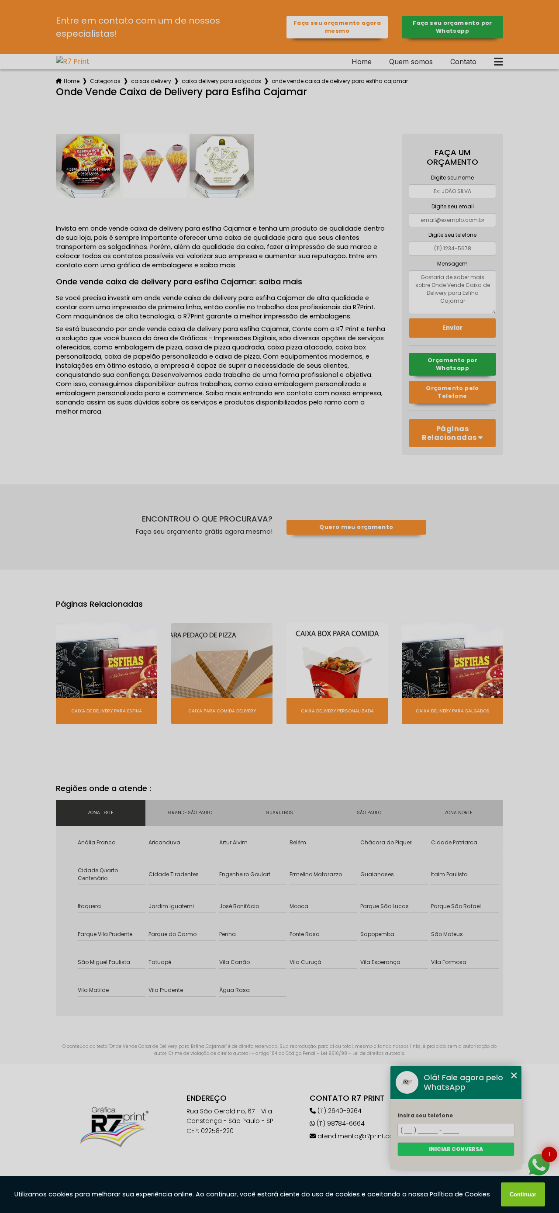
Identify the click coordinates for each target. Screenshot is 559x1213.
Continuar (523, 1194)
